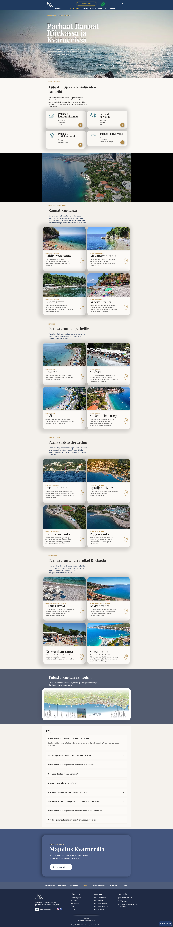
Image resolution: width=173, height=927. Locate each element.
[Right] (80, 125)
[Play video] (86, 177)
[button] (59, 8)
